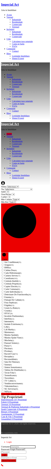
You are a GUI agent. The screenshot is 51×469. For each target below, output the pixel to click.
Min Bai (5, 202)
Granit (8, 311)
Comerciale (17, 24)
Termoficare (10, 375)
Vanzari (10, 17)
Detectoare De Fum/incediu (17, 294)
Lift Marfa (9, 329)
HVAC (8, 313)
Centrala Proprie (12, 284)
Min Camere (6, 199)
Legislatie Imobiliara (21, 56)
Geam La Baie (12, 308)
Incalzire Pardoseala (14, 316)
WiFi (8, 391)
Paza (7, 346)
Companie (11, 49)
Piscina (8, 348)
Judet (3, 192)
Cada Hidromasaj (12, 273)
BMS (7, 267)
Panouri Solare (11, 343)
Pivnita (8, 351)
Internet (9, 321)
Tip (2, 189)
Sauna (8, 364)
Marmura (9, 332)
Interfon (9, 319)
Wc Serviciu (11, 389)
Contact (15, 51)
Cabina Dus (10, 270)
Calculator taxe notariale (22, 41)
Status (4, 186)
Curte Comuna (12, 289)
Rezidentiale (17, 22)
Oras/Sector (6, 194)
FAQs (14, 46)
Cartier (4, 197)
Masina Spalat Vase (13, 337)
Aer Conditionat (12, 262)
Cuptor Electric (12, 286)
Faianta (9, 297)
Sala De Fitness (12, 362)
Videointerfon (11, 386)
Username (5, 447)
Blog (9, 53)
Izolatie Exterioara (13, 324)
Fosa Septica (10, 302)
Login (4, 455)
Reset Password (8, 461)
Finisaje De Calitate (14, 300)
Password (5, 449)
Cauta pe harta (18, 44)
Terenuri (15, 27)
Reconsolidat (11, 359)
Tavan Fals (10, 373)
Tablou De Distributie (15, 370)
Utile (9, 39)
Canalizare (10, 278)
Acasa (9, 15)
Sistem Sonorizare (13, 367)
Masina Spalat (11, 335)
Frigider (9, 305)
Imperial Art (10, 4)
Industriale (16, 19)
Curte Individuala (13, 292)
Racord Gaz (11, 354)
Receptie (9, 356)
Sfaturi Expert (18, 58)
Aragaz (8, 265)
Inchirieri (10, 29)
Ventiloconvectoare (13, 383)
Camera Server (12, 275)
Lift (7, 327)
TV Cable (10, 381)
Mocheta (9, 340)
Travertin (9, 378)
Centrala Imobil (12, 281)
